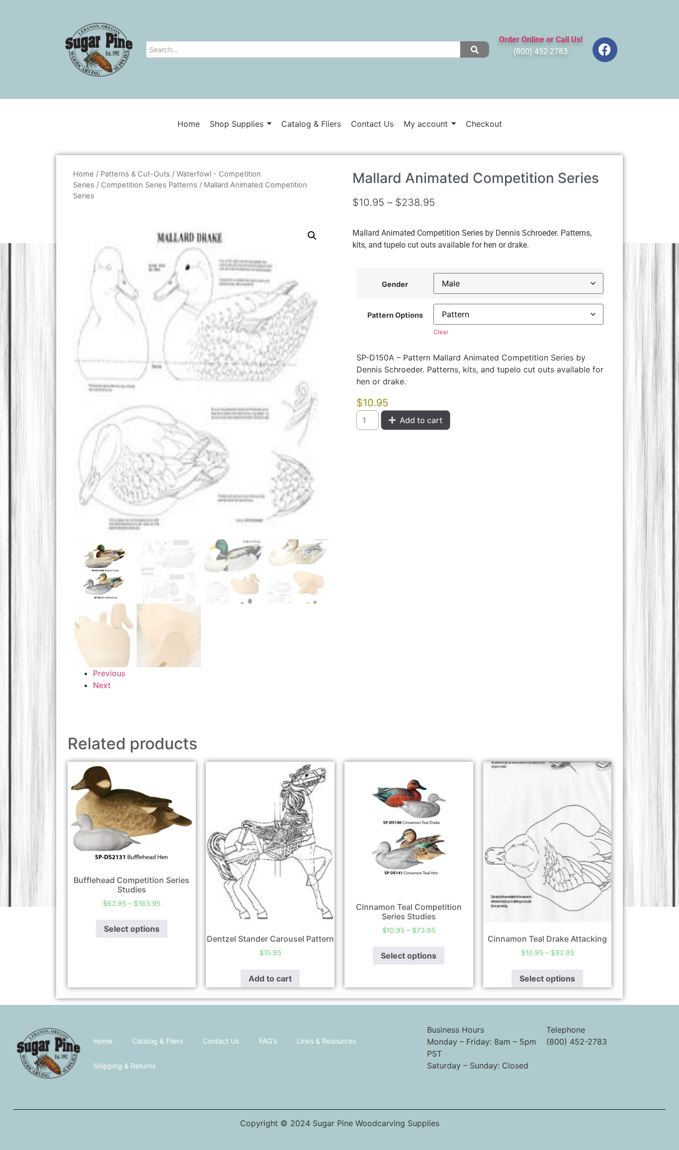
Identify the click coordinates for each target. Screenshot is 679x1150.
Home (83, 174)
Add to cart (421, 420)
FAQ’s (268, 1041)
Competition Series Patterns (149, 184)
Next (102, 685)
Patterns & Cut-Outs (135, 174)
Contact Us (221, 1041)
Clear (440, 332)
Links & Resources (326, 1041)
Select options (132, 929)
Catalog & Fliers (157, 1041)
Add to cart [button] (270, 978)
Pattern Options (395, 315)
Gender (395, 284)
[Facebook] (605, 49)
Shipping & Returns (124, 1066)
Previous (109, 673)
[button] (312, 236)
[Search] (474, 49)
